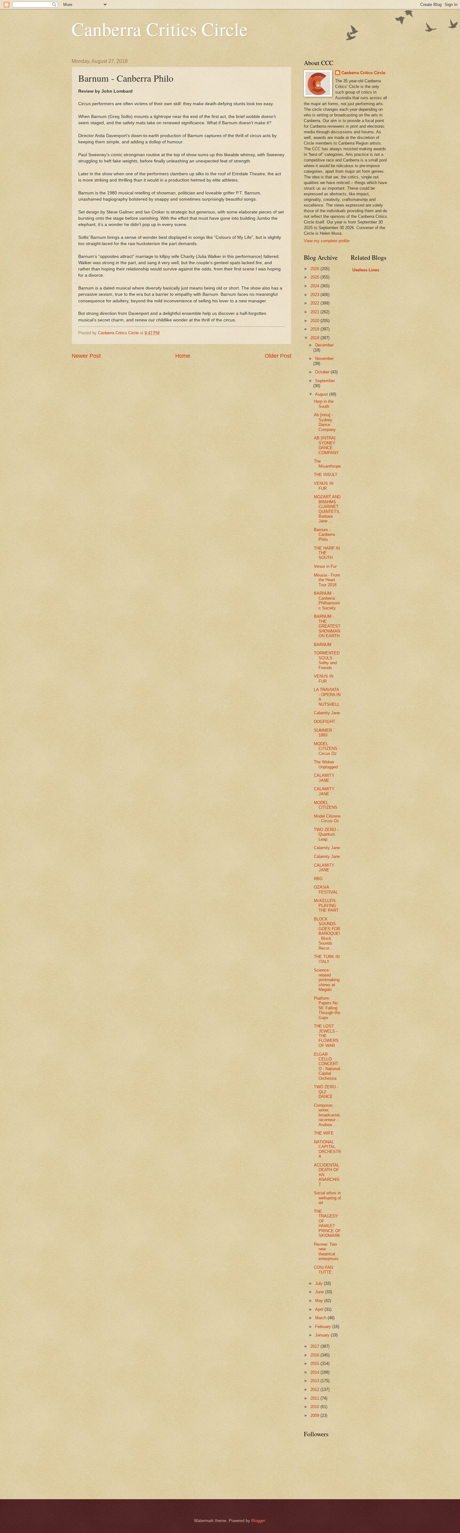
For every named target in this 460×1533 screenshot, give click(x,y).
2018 (315, 338)
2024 (315, 286)
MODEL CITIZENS (325, 805)
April (320, 1309)
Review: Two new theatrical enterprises (326, 1251)
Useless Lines (365, 270)
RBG (318, 878)
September (325, 380)
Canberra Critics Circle (160, 28)
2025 (315, 277)
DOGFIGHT (324, 721)
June (320, 1291)
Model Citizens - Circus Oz (327, 818)
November (324, 358)
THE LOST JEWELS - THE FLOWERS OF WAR (326, 1036)
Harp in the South (324, 403)
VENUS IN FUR (323, 485)
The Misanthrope (327, 463)
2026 (315, 268)
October (323, 372)
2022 (315, 303)
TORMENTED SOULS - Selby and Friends (327, 660)
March (321, 1317)
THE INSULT (325, 474)
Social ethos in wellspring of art (327, 1198)
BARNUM (322, 644)
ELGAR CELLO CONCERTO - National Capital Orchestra (327, 1066)
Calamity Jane (327, 712)
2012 (315, 1389)
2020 (315, 320)
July (319, 1283)
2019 (315, 329)
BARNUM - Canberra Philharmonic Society (327, 600)
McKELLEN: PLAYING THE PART (326, 905)
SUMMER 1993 (323, 732)
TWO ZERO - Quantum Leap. (326, 834)
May (319, 1300)
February (323, 1326)
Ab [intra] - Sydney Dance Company (325, 422)
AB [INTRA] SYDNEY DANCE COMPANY (326, 445)
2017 (315, 1346)
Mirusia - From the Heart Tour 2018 (327, 580)
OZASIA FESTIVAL (326, 889)
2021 (315, 312)
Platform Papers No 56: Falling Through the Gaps (327, 1008)
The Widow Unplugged (326, 764)
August (322, 394)
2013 (315, 1380)
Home (182, 356)
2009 (315, 1415)
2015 (315, 1363)
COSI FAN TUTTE (323, 1269)
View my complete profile (327, 240)
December (324, 345)
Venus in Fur (325, 566)
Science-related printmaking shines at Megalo (327, 980)
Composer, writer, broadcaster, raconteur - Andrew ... (327, 1115)
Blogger (258, 1520)
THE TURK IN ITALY (327, 959)
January (323, 1335)
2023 (315, 294)
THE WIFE (324, 1133)
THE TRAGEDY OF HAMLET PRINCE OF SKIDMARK (327, 1223)
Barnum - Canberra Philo (324, 534)
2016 (315, 1355)
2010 (315, 1406)
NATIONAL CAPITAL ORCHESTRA (327, 1149)
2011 (315, 1398)
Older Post (278, 356)
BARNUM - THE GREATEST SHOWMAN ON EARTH (327, 626)
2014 (315, 1372)
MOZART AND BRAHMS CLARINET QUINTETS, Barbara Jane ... (327, 509)
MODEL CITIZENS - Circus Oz (327, 748)
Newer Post (86, 356)
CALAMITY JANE (324, 777)
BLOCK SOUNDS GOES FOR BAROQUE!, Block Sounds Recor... (327, 934)
